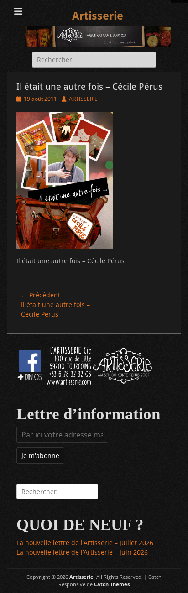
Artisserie (97, 16)
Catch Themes (112, 584)
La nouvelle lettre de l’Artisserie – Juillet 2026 (84, 542)
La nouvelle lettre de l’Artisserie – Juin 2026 (82, 552)
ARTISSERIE (83, 99)
